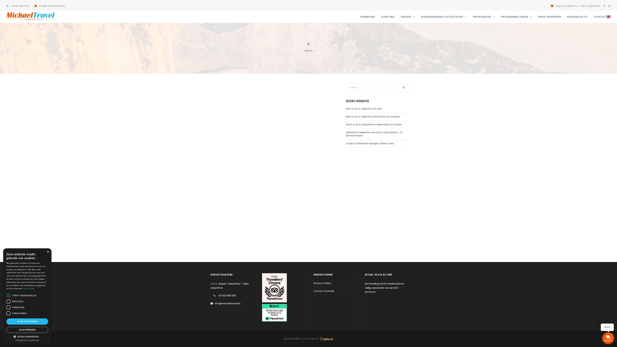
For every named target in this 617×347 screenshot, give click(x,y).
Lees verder (29, 288)
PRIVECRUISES (482, 16)
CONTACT (600, 16)
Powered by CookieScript (27, 340)
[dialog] (27, 296)
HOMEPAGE (367, 16)
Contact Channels (323, 291)
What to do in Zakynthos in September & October (374, 124)
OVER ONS (387, 16)
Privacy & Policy (322, 283)
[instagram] (609, 6)
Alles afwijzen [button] (27, 329)
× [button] (48, 252)
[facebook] (604, 6)
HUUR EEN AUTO (577, 16)
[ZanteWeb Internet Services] (326, 338)
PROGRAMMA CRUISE (514, 16)
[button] (27, 336)
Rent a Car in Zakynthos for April (364, 108)
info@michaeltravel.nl (52, 6)
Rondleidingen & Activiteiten (442, 16)
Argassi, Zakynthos (567, 6)
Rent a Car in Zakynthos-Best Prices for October (373, 116)
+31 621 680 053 (20, 6)
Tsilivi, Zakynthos (590, 6)
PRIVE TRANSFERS (549, 16)
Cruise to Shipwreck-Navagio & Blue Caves (370, 143)
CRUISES (406, 16)
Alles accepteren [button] (27, 321)
